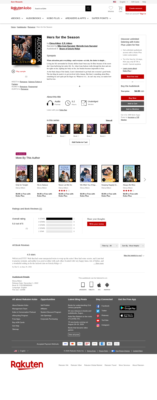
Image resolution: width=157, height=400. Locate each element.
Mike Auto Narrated (66, 46)
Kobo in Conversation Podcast (24, 312)
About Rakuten (138, 365)
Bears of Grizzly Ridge (69, 49)
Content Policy (138, 351)
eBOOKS (16, 18)
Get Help (15, 326)
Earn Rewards (17, 2)
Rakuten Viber (76, 365)
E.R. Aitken (67, 43)
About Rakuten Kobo (20, 305)
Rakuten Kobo (21, 8)
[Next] (145, 179)
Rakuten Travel (110, 365)
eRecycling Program (20, 315)
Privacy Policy (103, 351)
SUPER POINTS (100, 18)
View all (109, 120)
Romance (23, 82)
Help (144, 2)
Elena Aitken (55, 43)
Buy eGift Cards (18, 322)
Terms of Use (91, 351)
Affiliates (44, 309)
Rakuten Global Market (93, 365)
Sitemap (15, 329)
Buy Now (132, 98)
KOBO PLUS (53, 18)
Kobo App (63, 110)
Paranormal (32, 87)
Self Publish (45, 305)
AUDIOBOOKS (34, 18)
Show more (98, 263)
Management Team (19, 309)
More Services (124, 365)
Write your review (96, 224)
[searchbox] (62, 8)
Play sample (21, 71)
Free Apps (16, 319)
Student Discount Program (51, 312)
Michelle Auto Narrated (86, 46)
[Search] (88, 8)
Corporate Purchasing (49, 319)
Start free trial (132, 77)
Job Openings (46, 315)
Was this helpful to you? (133, 255)
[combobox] (109, 245)
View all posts (74, 335)
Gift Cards (135, 2)
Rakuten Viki (63, 365)
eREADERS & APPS (75, 18)
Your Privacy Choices (123, 351)
